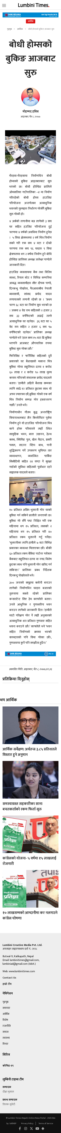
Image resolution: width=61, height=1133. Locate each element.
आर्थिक (20, 29)
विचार (5, 1044)
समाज (5, 1032)
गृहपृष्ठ (9, 29)
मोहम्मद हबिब (31, 111)
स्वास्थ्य (6, 1038)
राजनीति (7, 1026)
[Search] (4, 4)
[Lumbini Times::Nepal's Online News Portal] (34, 5)
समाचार (6, 1008)
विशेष (5, 1020)
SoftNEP (13, 1123)
